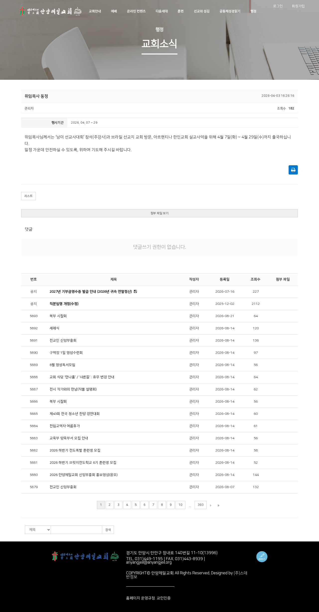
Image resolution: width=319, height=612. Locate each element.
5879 (34, 487)
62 (256, 389)
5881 (34, 463)
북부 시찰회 (58, 316)
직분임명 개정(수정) (64, 304)
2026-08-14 (224, 328)
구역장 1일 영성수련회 (66, 353)
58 (256, 450)
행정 (253, 11)
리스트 (28, 196)
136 (256, 341)
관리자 (194, 292)
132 (256, 487)
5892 (34, 328)
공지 (33, 292)
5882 (34, 450)
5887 (34, 389)
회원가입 (298, 6)
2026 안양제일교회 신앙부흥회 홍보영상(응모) (84, 475)
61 (256, 426)
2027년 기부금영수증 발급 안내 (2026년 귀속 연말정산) (91, 292)
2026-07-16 (224, 292)
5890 (34, 353)
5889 (34, 365)
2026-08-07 (224, 487)
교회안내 (95, 11)
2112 (256, 304)
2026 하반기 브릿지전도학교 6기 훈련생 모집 (83, 463)
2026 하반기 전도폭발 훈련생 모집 (75, 450)
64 (256, 316)
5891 (34, 341)
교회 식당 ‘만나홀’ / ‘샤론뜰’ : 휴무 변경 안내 (82, 377)
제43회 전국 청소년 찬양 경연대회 (75, 414)
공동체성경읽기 (230, 11)
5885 (34, 414)
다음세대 (162, 11)
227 (256, 292)
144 (256, 475)
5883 (34, 438)
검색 (108, 529)
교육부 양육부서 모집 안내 (69, 438)
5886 (34, 402)
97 (256, 353)
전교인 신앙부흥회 (63, 341)
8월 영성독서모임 (62, 365)
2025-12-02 (224, 304)
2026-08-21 (224, 316)
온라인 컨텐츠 (136, 11)
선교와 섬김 (202, 11)
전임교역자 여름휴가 (65, 426)
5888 (34, 377)
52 (256, 463)
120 (256, 328)
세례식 (54, 328)
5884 (34, 426)
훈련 (181, 11)
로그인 (278, 6)
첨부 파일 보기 (159, 213)
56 (256, 365)
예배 (114, 11)
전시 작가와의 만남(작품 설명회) (73, 389)
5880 (34, 475)
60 (256, 414)
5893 (34, 316)
